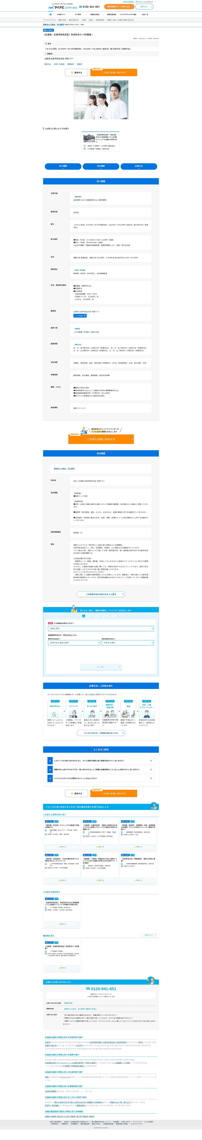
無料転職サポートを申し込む (119, 6)
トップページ (50, 14)
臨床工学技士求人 (74, 20)
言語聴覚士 (74, 1124)
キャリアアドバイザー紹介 (128, 14)
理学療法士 (55, 1124)
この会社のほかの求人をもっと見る (101, 594)
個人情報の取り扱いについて (101, 1122)
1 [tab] (101, 118)
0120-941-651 (89, 7)
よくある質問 (148, 1122)
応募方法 (139, 165)
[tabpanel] (101, 99)
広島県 (84, 20)
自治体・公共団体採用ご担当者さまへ (76, 1122)
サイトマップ (137, 1122)
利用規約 (116, 1122)
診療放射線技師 (108, 1124)
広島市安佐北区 (100, 20)
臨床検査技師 (85, 1124)
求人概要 (63, 165)
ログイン (143, 6)
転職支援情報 (111, 14)
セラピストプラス (136, 1124)
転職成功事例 (94, 14)
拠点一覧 (145, 14)
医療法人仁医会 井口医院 (64, 468)
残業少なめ (48, 64)
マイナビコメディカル (49, 20)
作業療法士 (64, 1124)
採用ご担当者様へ (128, 2)
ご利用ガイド (61, 14)
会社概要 (101, 165)
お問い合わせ (126, 1122)
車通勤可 (79, 64)
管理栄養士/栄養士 (122, 1124)
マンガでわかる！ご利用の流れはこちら (101, 733)
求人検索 (78, 14)
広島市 (91, 20)
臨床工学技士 (62, 20)
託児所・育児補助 (59, 64)
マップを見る (79, 316)
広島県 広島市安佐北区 (82, 311)
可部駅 (86, 332)
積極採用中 (70, 64)
